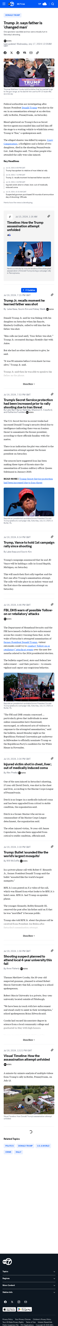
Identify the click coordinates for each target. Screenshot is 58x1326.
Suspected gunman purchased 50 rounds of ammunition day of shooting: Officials (30, 195)
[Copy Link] (37, 52)
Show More (28, 384)
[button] (4, 4)
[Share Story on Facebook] (5, 52)
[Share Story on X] (11, 52)
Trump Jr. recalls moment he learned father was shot (28, 177)
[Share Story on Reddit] (18, 52)
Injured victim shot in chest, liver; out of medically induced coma (27, 186)
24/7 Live (21, 4)
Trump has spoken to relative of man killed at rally (26, 170)
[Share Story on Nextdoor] (24, 52)
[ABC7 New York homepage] (11, 4)
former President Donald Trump (20, 642)
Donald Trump (29, 107)
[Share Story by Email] (31, 52)
